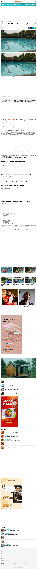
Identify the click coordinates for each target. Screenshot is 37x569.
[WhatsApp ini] (35, 28)
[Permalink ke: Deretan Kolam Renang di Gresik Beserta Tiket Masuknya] (30, 270)
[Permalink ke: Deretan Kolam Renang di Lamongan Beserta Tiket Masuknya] (18, 280)
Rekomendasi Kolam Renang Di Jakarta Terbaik (17, 181)
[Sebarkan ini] (29, 28)
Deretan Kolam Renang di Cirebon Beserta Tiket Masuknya (30, 284)
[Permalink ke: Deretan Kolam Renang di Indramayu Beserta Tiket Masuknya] (6, 280)
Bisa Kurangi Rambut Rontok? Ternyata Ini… (11, 447)
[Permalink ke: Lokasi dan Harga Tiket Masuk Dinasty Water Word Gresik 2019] (18, 270)
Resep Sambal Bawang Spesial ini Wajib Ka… (11, 432)
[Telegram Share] (33, 28)
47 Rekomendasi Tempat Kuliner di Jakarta (16, 157)
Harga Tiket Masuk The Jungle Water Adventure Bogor (13, 126)
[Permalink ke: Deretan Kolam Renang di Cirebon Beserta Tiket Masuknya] (30, 280)
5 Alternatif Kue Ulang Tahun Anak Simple (18, 4)
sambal (8, 435)
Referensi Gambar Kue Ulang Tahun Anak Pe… (11, 530)
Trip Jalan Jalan (18, 1)
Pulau (1, 552)
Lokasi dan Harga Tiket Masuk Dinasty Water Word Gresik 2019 (18, 274)
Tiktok (14, 563)
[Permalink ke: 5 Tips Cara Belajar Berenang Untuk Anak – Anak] (6, 270)
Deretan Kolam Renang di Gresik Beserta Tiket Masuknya (30, 274)
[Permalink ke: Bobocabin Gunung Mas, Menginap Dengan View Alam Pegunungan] (18, 368)
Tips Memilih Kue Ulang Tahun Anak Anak (11, 534)
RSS (25, 563)
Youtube (3, 563)
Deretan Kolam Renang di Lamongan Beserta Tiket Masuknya (18, 284)
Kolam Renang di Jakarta (11, 119)
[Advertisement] (18, 13)
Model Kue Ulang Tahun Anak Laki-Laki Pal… (11, 545)
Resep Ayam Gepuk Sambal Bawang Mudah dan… (12, 440)
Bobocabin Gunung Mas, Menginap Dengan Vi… (8, 379)
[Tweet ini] (31, 28)
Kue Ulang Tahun (6, 529)
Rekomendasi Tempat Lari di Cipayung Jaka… (11, 393)
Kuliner (5, 435)
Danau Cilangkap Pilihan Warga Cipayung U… (11, 385)
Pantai (1, 551)
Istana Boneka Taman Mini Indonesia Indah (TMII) (12, 96)
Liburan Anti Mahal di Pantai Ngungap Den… (11, 389)
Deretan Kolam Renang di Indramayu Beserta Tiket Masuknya (5, 284)
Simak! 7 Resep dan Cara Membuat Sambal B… (11, 436)
